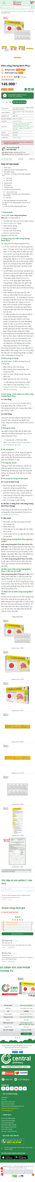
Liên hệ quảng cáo (7, 1110)
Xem (19, 70)
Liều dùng (9, 178)
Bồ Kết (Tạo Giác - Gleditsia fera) (23, 127)
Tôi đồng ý (15, 1052)
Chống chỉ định (8, 183)
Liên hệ (3, 1099)
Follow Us (5, 1085)
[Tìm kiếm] (32, 7)
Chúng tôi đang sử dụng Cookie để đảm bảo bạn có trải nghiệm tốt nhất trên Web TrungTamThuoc (17, 1047)
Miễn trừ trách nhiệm (7, 1104)
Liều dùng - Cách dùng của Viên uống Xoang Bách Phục (16, 174)
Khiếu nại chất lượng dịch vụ (10, 1108)
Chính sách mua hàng (8, 1120)
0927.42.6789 (14, 1142)
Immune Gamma (17, 121)
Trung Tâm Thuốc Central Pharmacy (20, 1167)
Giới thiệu (4, 1097)
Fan (8, 1079)
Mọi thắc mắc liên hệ (11, 1136)
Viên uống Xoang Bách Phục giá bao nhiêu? (15, 200)
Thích (4, 899)
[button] (16, 1037)
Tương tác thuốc (8, 187)
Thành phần (7, 167)
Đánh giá (32, 159)
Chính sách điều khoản (8, 1118)
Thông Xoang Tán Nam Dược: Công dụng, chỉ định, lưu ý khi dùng (16, 387)
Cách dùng (9, 180)
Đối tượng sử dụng (9, 172)
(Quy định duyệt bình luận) (10, 912)
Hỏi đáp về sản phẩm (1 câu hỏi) (17, 882)
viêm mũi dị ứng (24, 350)
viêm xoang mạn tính (13, 403)
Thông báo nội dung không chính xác (12, 1106)
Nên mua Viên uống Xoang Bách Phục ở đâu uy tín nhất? (16, 203)
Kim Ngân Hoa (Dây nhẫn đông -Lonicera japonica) (21, 124)
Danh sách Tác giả (6, 1129)
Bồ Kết (23, 319)
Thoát (21, 1052)
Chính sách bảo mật (16, 1049)
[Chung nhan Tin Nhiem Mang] (20, 1176)
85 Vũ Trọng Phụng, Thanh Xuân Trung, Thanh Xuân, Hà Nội (18, 1148)
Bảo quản (8, 197)
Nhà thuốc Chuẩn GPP (8, 1102)
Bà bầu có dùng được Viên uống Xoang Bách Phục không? (17, 194)
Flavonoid (25, 278)
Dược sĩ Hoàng (12, 148)
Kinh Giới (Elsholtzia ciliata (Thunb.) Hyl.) (21, 125)
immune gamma (24, 1023)
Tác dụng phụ (7, 185)
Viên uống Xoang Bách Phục (26, 1005)
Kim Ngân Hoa (11, 223)
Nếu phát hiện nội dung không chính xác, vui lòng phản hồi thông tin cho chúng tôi (18, 142)
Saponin (6, 280)
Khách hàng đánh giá (13, 907)
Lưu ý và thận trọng (11, 192)
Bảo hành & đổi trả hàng (8, 1125)
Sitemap (3, 1131)
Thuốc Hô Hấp (16, 137)
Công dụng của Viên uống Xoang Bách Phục (15, 170)
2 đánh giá (23, 77)
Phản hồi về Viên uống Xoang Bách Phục (15, 206)
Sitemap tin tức (12, 1131)
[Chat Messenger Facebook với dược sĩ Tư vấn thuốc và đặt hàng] (4, 97)
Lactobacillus (13, 338)
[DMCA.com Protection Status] (14, 1176)
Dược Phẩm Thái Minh (19, 107)
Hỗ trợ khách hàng (10, 1094)
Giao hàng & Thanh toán (8, 1127)
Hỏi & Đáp (20, 159)
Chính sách (7, 1115)
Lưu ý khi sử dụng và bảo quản (12, 189)
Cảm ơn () (11, 947)
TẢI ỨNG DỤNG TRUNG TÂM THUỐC (13, 1153)
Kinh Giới (6, 247)
